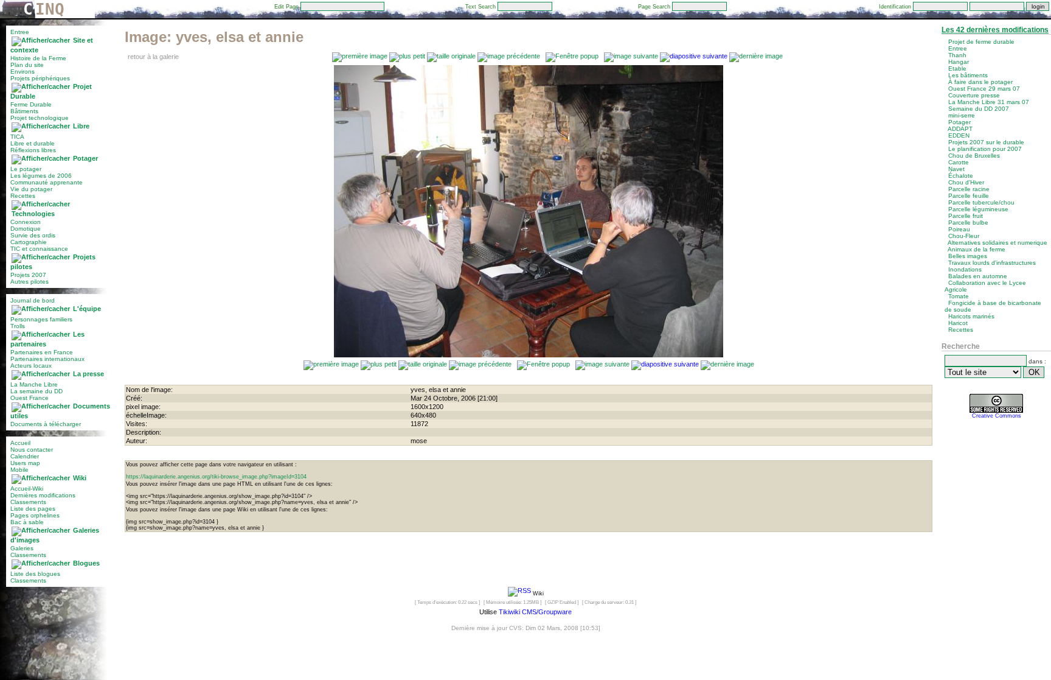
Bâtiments (24, 111)
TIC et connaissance (39, 248)
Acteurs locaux (31, 365)
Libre (81, 126)
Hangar (958, 61)
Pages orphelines (35, 515)
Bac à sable (27, 522)
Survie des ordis (32, 235)
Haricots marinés (971, 316)
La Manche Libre (34, 384)
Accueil (20, 443)
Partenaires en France (41, 352)
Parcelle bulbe (968, 222)
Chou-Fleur (963, 236)
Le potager (25, 169)
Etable (957, 68)
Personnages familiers (41, 319)
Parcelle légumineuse (978, 209)
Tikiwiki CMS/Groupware (535, 611)
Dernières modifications (42, 495)
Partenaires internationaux (47, 359)
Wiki (79, 478)
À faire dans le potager (980, 82)
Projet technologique (39, 117)
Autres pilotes (29, 281)
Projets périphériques (40, 78)
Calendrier (24, 456)
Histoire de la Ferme (38, 58)
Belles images (967, 256)
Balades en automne (977, 276)
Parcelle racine (969, 189)
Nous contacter (31, 449)
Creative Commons (996, 416)
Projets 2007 (28, 275)
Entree (19, 32)
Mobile (19, 469)
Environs (22, 71)
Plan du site (27, 64)
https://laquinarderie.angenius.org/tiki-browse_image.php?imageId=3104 (216, 477)
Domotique (25, 228)
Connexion (25, 222)
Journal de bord (32, 300)
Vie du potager (31, 189)
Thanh (957, 55)
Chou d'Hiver (966, 182)
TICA (17, 136)
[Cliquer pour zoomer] (528, 355)
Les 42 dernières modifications (995, 30)
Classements (28, 502)
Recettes (22, 195)
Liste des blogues (35, 573)
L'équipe (87, 308)
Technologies (33, 213)
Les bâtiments (968, 75)
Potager (85, 158)
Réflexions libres (33, 150)
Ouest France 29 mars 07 (984, 88)
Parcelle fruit (965, 215)
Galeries (21, 548)
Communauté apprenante (46, 182)
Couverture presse (974, 95)
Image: (214, 37)
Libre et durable (32, 143)
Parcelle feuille (968, 195)
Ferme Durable (31, 104)
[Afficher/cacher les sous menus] (41, 40)
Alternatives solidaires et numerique (997, 242)
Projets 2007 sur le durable (986, 142)
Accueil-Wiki (26, 488)
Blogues (86, 563)
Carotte (958, 162)
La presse (88, 373)
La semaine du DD (36, 391)
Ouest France (29, 397)
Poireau (959, 229)
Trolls (17, 326)
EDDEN (958, 135)
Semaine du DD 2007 (978, 108)
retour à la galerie (153, 56)
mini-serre (961, 115)
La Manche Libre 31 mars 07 (988, 102)
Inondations (965, 269)
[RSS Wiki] (519, 593)
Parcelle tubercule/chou (981, 202)
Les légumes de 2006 (41, 175)
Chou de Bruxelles (974, 155)
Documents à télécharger (45, 424)
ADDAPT (960, 128)
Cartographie (28, 242)
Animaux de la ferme (976, 249)
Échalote (960, 175)
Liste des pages (32, 508)
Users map (25, 463)
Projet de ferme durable (981, 41)
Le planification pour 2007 (985, 148)
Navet (956, 169)
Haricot (958, 323)
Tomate (958, 296)
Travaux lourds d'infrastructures (992, 262)
